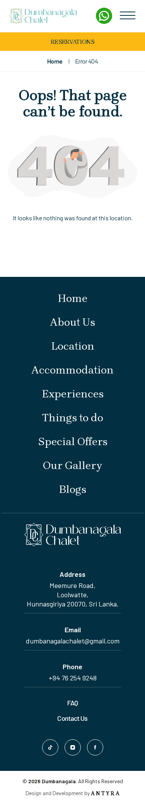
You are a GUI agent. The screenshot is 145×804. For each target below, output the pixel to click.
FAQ (72, 702)
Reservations (72, 41)
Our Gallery (72, 465)
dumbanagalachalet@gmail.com (72, 640)
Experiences (73, 393)
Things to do (72, 417)
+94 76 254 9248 (73, 677)
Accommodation (72, 369)
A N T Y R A (105, 793)
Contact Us (72, 718)
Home (72, 298)
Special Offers (72, 441)
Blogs (72, 489)
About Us (72, 322)
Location (72, 346)
